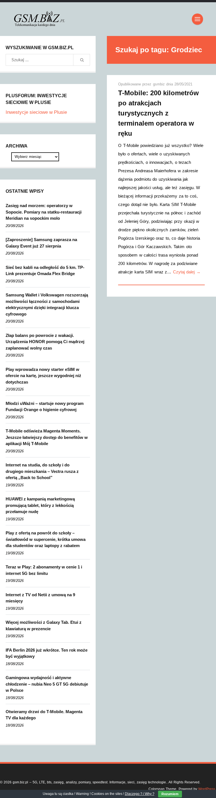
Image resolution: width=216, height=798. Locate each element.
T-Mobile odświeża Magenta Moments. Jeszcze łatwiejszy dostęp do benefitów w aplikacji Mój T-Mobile (47, 437)
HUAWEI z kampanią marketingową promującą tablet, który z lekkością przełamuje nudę (40, 505)
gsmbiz (159, 84)
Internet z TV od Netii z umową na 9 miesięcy (40, 598)
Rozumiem (170, 794)
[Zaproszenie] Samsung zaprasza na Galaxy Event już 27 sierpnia (41, 242)
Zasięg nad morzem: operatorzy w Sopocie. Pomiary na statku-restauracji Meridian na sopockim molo (44, 212)
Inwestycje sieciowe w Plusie (36, 112)
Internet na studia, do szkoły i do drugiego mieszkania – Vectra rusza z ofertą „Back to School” (42, 471)
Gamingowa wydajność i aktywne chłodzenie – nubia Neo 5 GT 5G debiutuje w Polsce (47, 684)
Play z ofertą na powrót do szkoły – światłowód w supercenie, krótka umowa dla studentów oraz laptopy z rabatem (46, 539)
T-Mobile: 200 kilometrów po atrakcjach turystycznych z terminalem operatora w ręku (158, 113)
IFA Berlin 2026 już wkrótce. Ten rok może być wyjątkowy (46, 653)
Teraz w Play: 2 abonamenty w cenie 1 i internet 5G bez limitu (44, 570)
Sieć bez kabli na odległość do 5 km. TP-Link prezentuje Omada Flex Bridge (45, 270)
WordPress (206, 789)
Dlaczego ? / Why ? (139, 794)
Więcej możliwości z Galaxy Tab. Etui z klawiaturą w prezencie (44, 625)
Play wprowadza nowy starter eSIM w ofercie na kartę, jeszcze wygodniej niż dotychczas (43, 375)
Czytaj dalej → (187, 271)
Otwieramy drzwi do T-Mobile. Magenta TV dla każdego (44, 714)
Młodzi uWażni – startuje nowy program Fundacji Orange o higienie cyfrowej (45, 406)
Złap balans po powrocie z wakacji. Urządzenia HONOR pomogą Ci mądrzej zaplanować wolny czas (45, 341)
